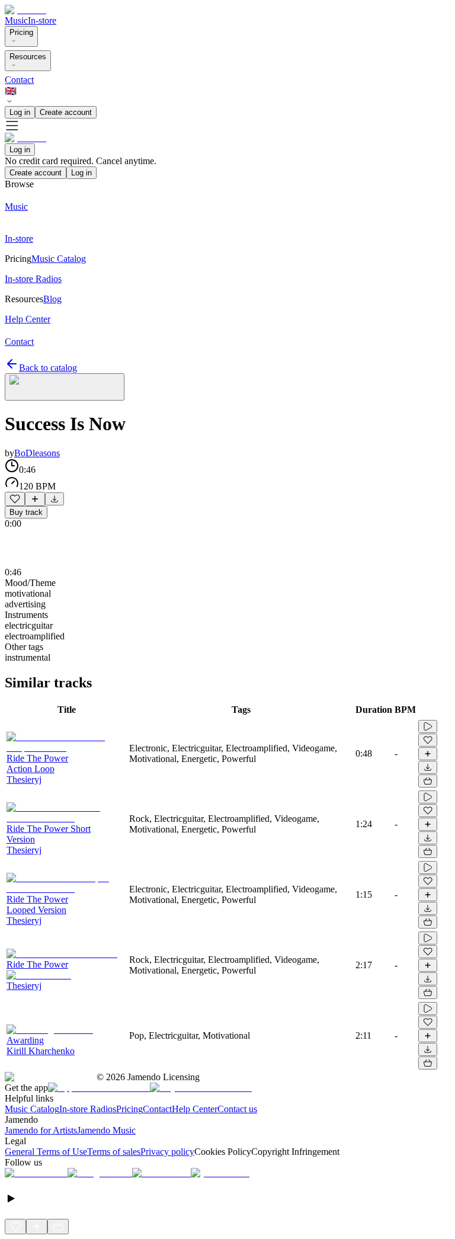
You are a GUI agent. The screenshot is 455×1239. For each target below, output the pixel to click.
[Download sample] (54, 498)
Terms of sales (113, 1152)
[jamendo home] (25, 10)
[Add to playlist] (35, 499)
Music (16, 20)
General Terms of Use (46, 1152)
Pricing (21, 32)
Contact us (237, 1109)
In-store (42, 20)
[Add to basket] (427, 780)
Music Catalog (32, 1109)
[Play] (64, 387)
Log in (19, 112)
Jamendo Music (106, 1130)
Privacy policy (167, 1152)
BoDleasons (37, 453)
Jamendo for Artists (41, 1130)
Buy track (26, 512)
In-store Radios (87, 1109)
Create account (66, 112)
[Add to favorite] (15, 499)
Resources (27, 56)
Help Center (194, 1109)
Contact (19, 80)
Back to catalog (48, 368)
